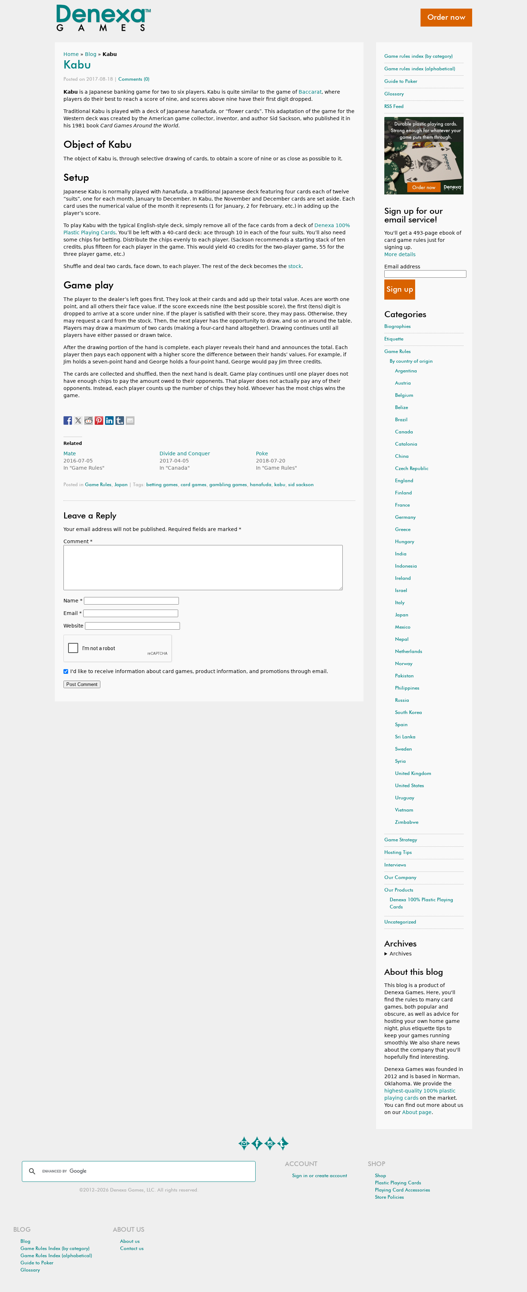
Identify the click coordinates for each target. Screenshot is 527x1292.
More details (400, 254)
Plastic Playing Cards (398, 1183)
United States (409, 786)
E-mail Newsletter (244, 1143)
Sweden (403, 749)
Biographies (397, 326)
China (402, 456)
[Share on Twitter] (78, 420)
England (404, 481)
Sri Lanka (405, 737)
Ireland (403, 578)
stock (295, 266)
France (402, 505)
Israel (401, 590)
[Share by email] (130, 420)
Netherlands (408, 651)
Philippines (407, 688)
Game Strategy (400, 840)
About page (417, 1112)
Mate (69, 453)
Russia (402, 700)
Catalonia (406, 444)
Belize (401, 407)
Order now (446, 18)
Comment (77, 541)
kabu (279, 485)
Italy (399, 603)
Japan (121, 485)
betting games (162, 485)
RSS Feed (394, 106)
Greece (402, 529)
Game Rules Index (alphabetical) (56, 1256)
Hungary (404, 542)
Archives (401, 954)
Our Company (400, 877)
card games (193, 485)
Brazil (401, 420)
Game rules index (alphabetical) (419, 69)
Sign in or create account (319, 1176)
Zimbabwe (406, 822)
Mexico (402, 627)
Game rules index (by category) (418, 56)
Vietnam (404, 810)
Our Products (398, 890)
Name (72, 600)
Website (73, 626)
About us (130, 1241)
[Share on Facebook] (67, 420)
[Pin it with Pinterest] (99, 420)
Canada (404, 432)
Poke (262, 453)
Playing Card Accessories (402, 1190)
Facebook (257, 1143)
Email (72, 613)
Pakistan (404, 676)
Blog (90, 54)
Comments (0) (133, 79)
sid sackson (301, 485)
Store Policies (389, 1197)
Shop (380, 1176)
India (401, 554)
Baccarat (310, 92)
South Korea (408, 712)
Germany (405, 517)
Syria (400, 761)
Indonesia (406, 566)
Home (71, 54)
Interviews (395, 865)
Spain (401, 725)
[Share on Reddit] (88, 420)
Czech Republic (411, 468)
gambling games (228, 485)
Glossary (394, 94)
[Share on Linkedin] (109, 420)
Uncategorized (400, 922)
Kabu (77, 65)
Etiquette (393, 339)
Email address (402, 266)
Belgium (404, 395)
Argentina (406, 371)
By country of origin (411, 361)
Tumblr (283, 1143)
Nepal (402, 639)
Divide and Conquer (185, 453)
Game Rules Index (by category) (55, 1248)
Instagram (270, 1143)
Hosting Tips (398, 852)
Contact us (132, 1248)
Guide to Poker (400, 81)
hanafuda (260, 485)
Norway (403, 664)
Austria (403, 383)
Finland (403, 493)
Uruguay (404, 798)
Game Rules (98, 485)
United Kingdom (413, 773)
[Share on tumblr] (119, 420)
